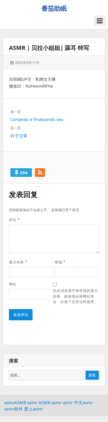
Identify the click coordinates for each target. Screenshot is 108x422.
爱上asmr (33, 409)
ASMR (20, 402)
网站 (12, 284)
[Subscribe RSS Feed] (40, 172)
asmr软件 (13, 409)
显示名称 (18, 262)
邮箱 (60, 262)
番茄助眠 (54, 8)
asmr (9, 402)
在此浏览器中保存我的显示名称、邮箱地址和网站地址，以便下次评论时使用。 (75, 296)
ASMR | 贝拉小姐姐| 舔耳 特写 (49, 48)
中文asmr (83, 402)
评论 (14, 219)
